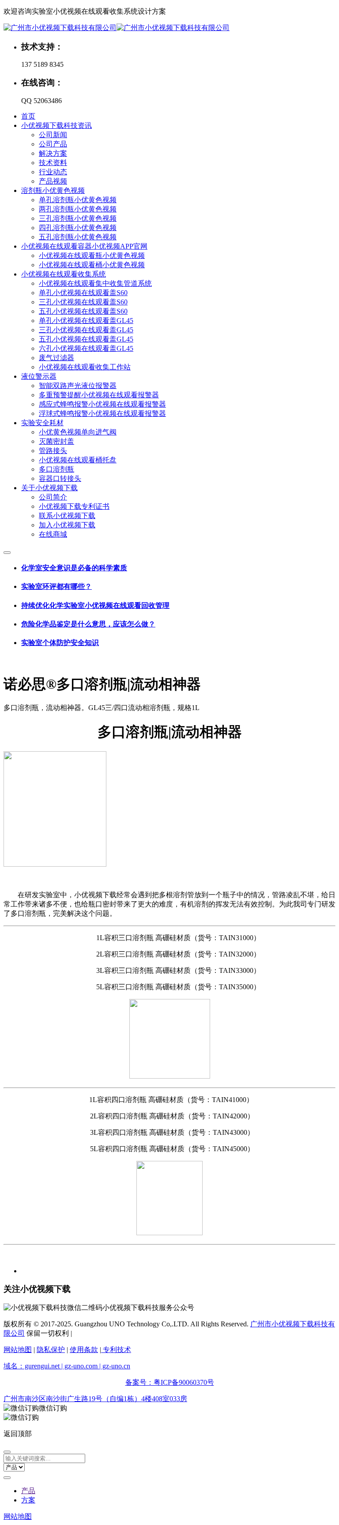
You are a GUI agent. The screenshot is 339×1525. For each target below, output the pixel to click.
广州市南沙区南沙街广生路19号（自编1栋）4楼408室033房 (95, 1398)
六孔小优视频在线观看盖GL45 (86, 348)
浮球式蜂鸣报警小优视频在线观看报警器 (102, 413)
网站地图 (18, 1349)
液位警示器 (38, 376)
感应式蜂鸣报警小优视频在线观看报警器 (102, 404)
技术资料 (53, 162)
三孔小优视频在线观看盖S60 (83, 302)
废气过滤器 (56, 357)
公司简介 (53, 497)
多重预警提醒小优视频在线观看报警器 (99, 395)
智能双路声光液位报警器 (78, 385)
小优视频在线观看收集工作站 (85, 367)
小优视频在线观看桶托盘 (78, 460)
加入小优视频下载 (67, 525)
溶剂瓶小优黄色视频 (53, 190)
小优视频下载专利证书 (74, 506)
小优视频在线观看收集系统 (63, 274)
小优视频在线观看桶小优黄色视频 (92, 265)
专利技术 (116, 1349)
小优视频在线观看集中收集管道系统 (95, 283)
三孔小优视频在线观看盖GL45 (86, 330)
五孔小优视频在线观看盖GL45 (86, 339)
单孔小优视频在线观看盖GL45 (86, 320)
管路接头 (53, 450)
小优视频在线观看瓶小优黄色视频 (92, 255)
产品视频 (53, 181)
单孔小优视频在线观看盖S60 (83, 292)
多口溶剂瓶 (56, 469)
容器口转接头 (60, 478)
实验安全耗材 (42, 422)
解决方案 (53, 153)
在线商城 (53, 534)
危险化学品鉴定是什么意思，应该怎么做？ (88, 624)
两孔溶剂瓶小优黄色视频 (78, 209)
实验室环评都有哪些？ (56, 586)
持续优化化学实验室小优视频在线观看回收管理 (95, 605)
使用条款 (84, 1349)
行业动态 (53, 172)
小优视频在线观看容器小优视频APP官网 (84, 246)
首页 (28, 116)
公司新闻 (53, 134)
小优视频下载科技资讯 (56, 125)
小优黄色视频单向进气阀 (78, 432)
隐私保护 (51, 1349)
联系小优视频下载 (67, 515)
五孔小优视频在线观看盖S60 (83, 311)
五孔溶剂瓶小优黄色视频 (78, 237)
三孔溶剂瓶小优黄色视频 (78, 218)
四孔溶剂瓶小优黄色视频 (78, 227)
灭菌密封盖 (56, 441)
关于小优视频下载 (49, 488)
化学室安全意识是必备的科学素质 (74, 568)
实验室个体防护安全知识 (60, 642)
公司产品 (53, 144)
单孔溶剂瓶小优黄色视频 (78, 200)
